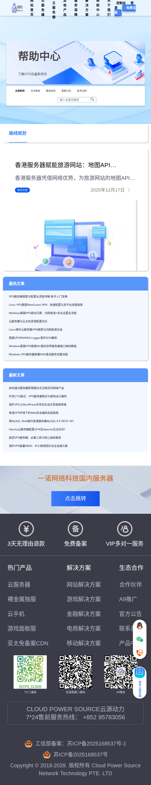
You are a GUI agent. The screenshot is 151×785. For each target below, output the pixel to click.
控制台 (121, 3)
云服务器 (18, 584)
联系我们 (130, 628)
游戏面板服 (21, 628)
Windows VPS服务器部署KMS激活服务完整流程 (38, 354)
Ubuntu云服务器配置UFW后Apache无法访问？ (38, 429)
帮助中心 (97, 8)
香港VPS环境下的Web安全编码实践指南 (33, 412)
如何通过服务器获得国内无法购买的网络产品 (36, 388)
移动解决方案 (84, 643)
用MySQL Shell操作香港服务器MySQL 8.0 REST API (41, 421)
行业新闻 (35, 91)
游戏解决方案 (84, 599)
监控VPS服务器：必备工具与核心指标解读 (35, 437)
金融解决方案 (84, 614)
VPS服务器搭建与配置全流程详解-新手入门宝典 (38, 296)
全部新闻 (20, 91)
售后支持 (50, 91)
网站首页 (31, 8)
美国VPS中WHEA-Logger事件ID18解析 (33, 337)
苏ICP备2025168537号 (80, 755)
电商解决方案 (84, 628)
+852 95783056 (104, 717)
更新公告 (66, 91)
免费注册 (125, 10)
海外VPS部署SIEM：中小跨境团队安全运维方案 (38, 445)
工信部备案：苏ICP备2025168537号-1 (80, 744)
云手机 (16, 614)
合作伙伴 (130, 584)
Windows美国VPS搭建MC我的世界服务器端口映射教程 (42, 346)
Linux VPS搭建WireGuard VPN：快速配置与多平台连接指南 (46, 304)
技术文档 (82, 91)
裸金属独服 (21, 599)
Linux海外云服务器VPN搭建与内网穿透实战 (35, 329)
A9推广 (128, 599)
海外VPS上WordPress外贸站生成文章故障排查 (37, 404)
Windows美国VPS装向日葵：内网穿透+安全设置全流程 (42, 313)
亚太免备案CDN (27, 643)
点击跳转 (75, 499)
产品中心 (130, 643)
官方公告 (130, 614)
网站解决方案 (84, 584)
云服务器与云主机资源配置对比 (28, 321)
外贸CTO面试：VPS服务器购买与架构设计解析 (38, 396)
